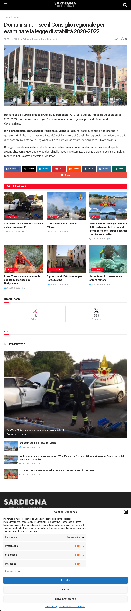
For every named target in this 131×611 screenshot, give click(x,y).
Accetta (65, 580)
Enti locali (55, 270)
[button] (126, 512)
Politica (16, 17)
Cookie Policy (51, 606)
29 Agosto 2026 (98, 284)
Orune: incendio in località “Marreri (38, 443)
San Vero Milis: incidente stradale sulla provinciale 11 (35, 430)
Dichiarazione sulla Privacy (72, 606)
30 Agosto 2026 (13, 232)
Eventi (95, 217)
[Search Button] (125, 5)
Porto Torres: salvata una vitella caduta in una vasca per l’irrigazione (22, 280)
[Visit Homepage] (65, 5)
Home (7, 17)
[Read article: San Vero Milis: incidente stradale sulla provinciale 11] (23, 206)
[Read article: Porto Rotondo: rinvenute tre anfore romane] (109, 259)
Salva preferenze (65, 598)
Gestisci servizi (12, 571)
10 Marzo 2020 (11, 39)
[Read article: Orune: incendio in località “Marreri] (66, 206)
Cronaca (54, 217)
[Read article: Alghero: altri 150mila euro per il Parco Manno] (66, 259)
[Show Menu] (5, 5)
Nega (65, 589)
